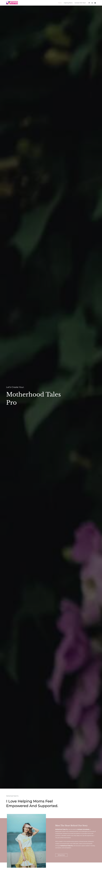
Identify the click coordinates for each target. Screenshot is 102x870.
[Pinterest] (89, 3)
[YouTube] (95, 3)
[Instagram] (92, 3)
